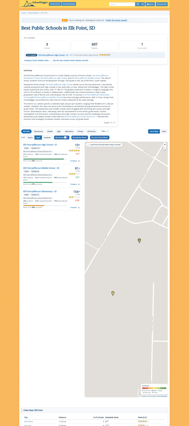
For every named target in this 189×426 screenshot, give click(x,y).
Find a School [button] (55, 4)
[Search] (138, 4)
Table (164, 131)
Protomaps (152, 396)
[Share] (142, 4)
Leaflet (144, 396)
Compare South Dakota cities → (37, 60)
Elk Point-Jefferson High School (54, 78)
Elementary (38, 131)
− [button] (165, 147)
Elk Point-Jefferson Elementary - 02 (40, 191)
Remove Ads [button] (161, 4)
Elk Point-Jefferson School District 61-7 (80, 116)
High (59, 131)
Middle (50, 131)
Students (47, 137)
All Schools (91, 131)
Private (80, 131)
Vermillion (28, 421)
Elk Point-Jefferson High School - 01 (53, 55)
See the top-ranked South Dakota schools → (72, 60)
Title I (105, 131)
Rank (38, 137)
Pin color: (99, 137)
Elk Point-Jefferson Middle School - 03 (41, 168)
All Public (26, 131)
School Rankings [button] (69, 4)
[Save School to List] (79, 161)
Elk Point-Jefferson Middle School (86, 78)
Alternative (69, 131)
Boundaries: (79, 137)
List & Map (154, 131)
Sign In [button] (151, 4)
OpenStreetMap (162, 396)
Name (30, 137)
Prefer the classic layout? (116, 20)
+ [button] (165, 144)
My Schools (60, 137)
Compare (73, 161)
